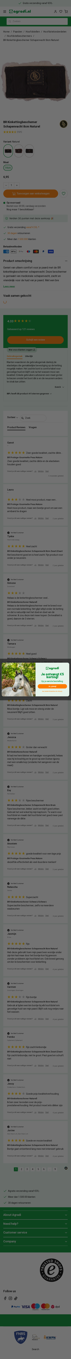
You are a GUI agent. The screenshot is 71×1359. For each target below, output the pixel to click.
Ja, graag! (52, 686)
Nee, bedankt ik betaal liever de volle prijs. (52, 691)
